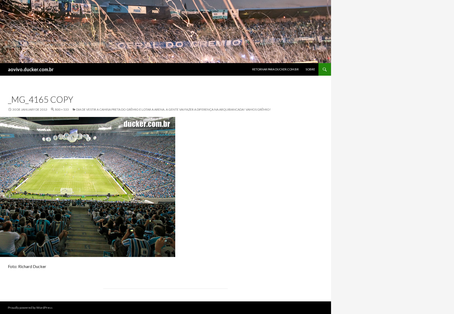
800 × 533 (62, 109)
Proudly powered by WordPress (30, 308)
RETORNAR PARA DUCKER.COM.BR (275, 69)
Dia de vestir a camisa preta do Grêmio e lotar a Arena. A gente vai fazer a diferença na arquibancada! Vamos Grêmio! (173, 109)
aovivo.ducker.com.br (31, 69)
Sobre (310, 69)
